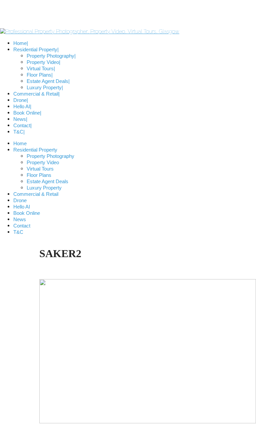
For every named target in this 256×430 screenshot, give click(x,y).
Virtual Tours (40, 169)
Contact (21, 225)
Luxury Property (44, 188)
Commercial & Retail (35, 194)
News (19, 219)
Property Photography (50, 156)
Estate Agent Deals (47, 181)
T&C (18, 232)
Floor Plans (39, 175)
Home (20, 143)
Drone (20, 200)
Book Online (26, 213)
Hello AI (21, 207)
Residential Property (35, 150)
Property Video (43, 162)
